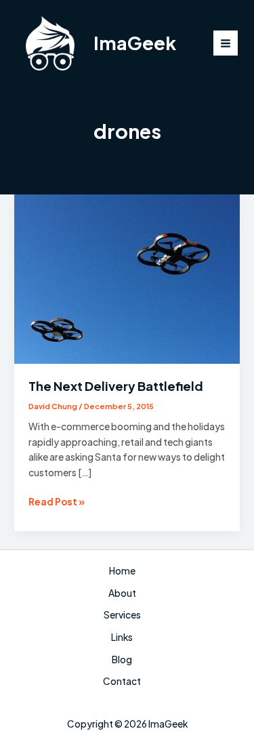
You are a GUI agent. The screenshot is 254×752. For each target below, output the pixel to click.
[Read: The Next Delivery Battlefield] (127, 278)
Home (122, 571)
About (122, 593)
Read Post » (56, 502)
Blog (122, 659)
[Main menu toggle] (225, 43)
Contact (122, 681)
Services (122, 615)
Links (122, 637)
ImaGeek (134, 42)
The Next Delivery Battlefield (115, 386)
